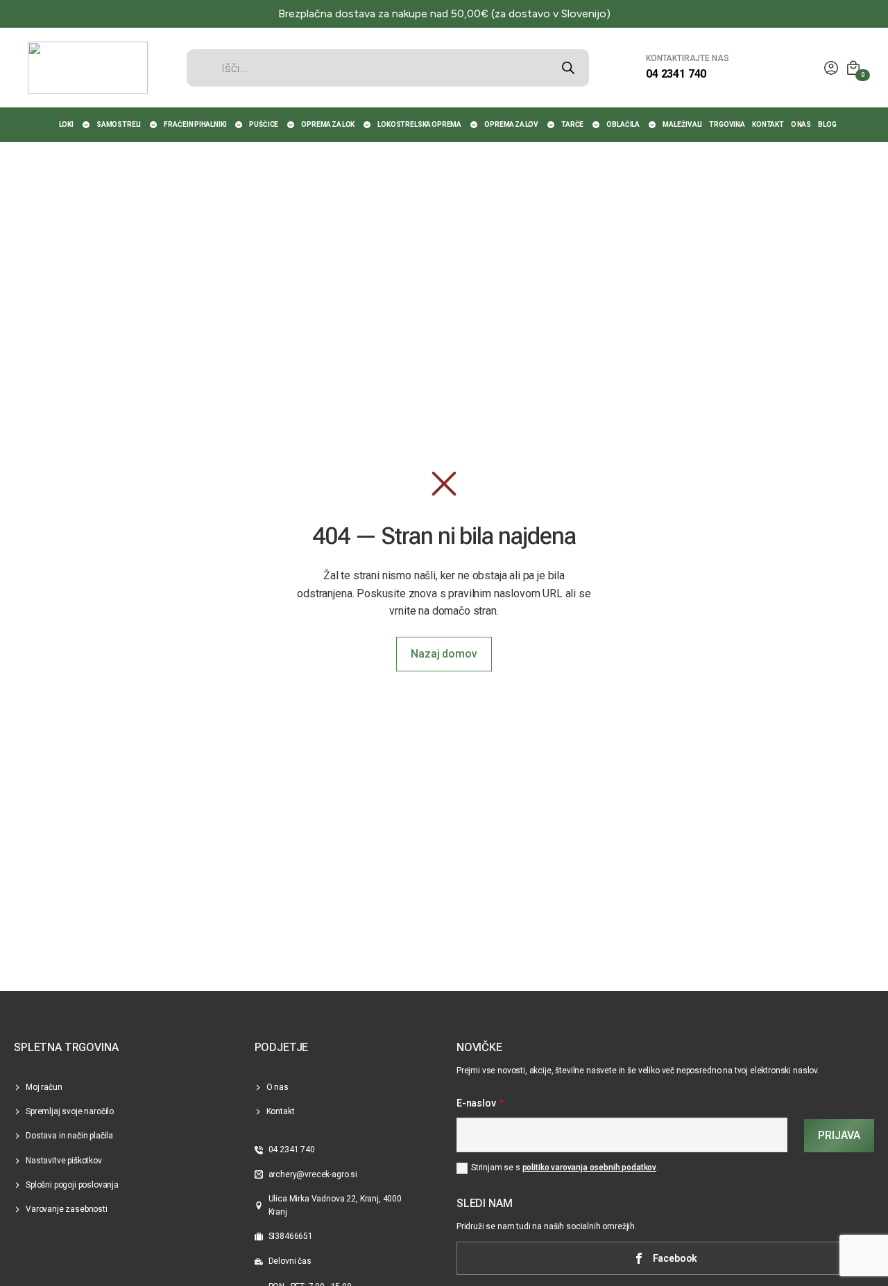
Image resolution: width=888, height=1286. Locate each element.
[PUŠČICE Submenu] (291, 124)
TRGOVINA (727, 124)
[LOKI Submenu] (86, 124)
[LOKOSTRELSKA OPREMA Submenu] (474, 124)
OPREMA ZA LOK (328, 124)
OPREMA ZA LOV (511, 124)
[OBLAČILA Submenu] (653, 124)
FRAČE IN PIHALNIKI (195, 124)
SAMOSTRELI (118, 124)
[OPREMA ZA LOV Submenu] (551, 124)
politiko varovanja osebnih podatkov (589, 1167)
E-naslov (480, 1104)
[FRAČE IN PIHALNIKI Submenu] (239, 124)
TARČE (572, 124)
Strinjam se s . (564, 1167)
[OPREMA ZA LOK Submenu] (367, 124)
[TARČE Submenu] (596, 124)
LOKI (66, 124)
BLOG (827, 124)
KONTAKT (768, 124)
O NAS (801, 124)
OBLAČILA (623, 124)
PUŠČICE (263, 124)
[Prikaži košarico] (853, 68)
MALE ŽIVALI (682, 124)
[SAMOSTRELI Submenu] (154, 124)
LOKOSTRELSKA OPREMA (419, 124)
